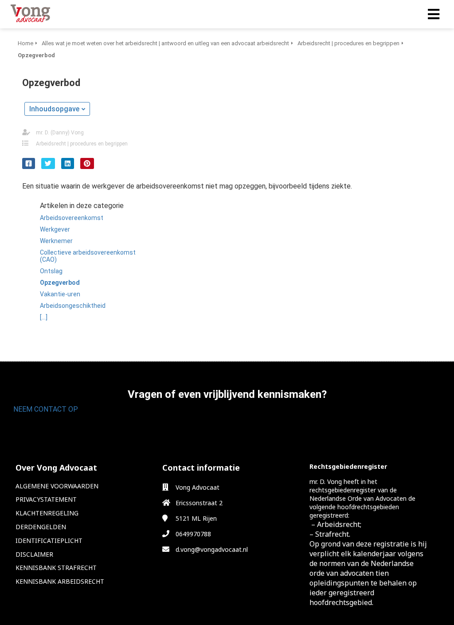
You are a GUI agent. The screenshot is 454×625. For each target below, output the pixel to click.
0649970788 (193, 534)
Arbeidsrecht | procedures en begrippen (82, 144)
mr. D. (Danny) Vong (60, 133)
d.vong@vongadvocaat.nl (212, 549)
